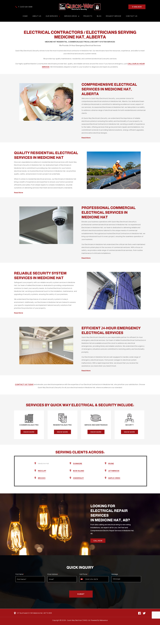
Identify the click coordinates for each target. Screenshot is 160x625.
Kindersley (78, 478)
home (25, 16)
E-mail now (137, 7)
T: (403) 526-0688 (25, 7)
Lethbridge (113, 470)
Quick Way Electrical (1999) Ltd (78, 620)
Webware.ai (103, 620)
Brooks (41, 478)
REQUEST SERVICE (113, 16)
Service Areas (70, 16)
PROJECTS (87, 16)
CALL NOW (97, 541)
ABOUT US (36, 16)
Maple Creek (114, 478)
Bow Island (78, 470)
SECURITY (129, 425)
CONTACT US (131, 16)
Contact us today (24, 384)
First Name (19, 574)
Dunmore (77, 463)
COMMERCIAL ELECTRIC (29, 425)
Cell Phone (83, 574)
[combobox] (82, 579)
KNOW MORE (29, 432)
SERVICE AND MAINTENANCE (96, 425)
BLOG (99, 16)
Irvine (111, 463)
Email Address (52, 574)
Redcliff (42, 470)
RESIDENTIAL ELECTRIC (62, 425)
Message (114, 574)
